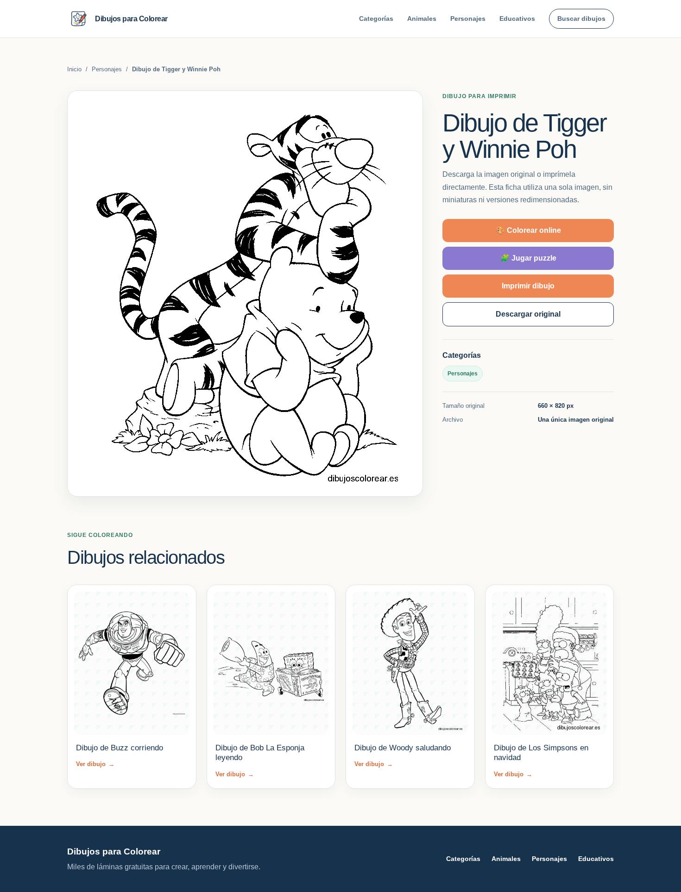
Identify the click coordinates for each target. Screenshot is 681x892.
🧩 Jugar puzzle (528, 258)
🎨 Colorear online (528, 230)
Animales (421, 18)
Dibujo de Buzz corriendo (119, 747)
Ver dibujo (95, 764)
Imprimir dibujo (528, 286)
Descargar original (528, 314)
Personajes (468, 18)
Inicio (74, 69)
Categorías (376, 18)
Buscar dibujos (581, 18)
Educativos (517, 18)
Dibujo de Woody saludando (402, 747)
